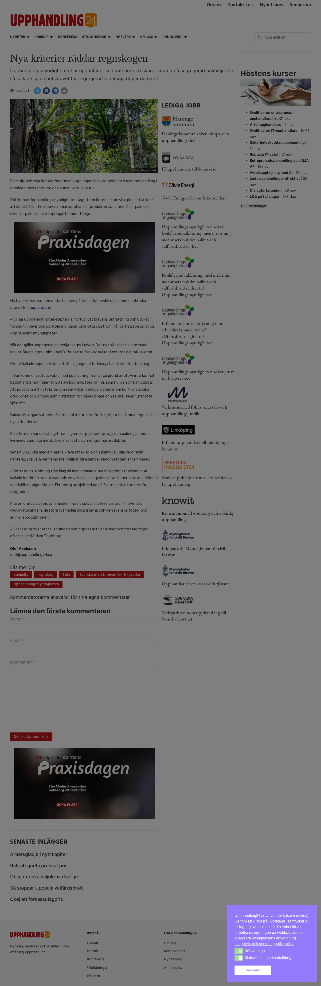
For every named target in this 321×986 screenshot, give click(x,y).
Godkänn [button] (253, 970)
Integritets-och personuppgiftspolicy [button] (264, 944)
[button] (291, 970)
